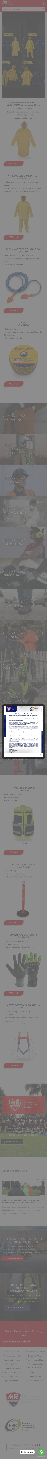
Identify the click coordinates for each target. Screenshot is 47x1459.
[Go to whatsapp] (41, 1452)
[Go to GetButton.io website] (41, 1456)
